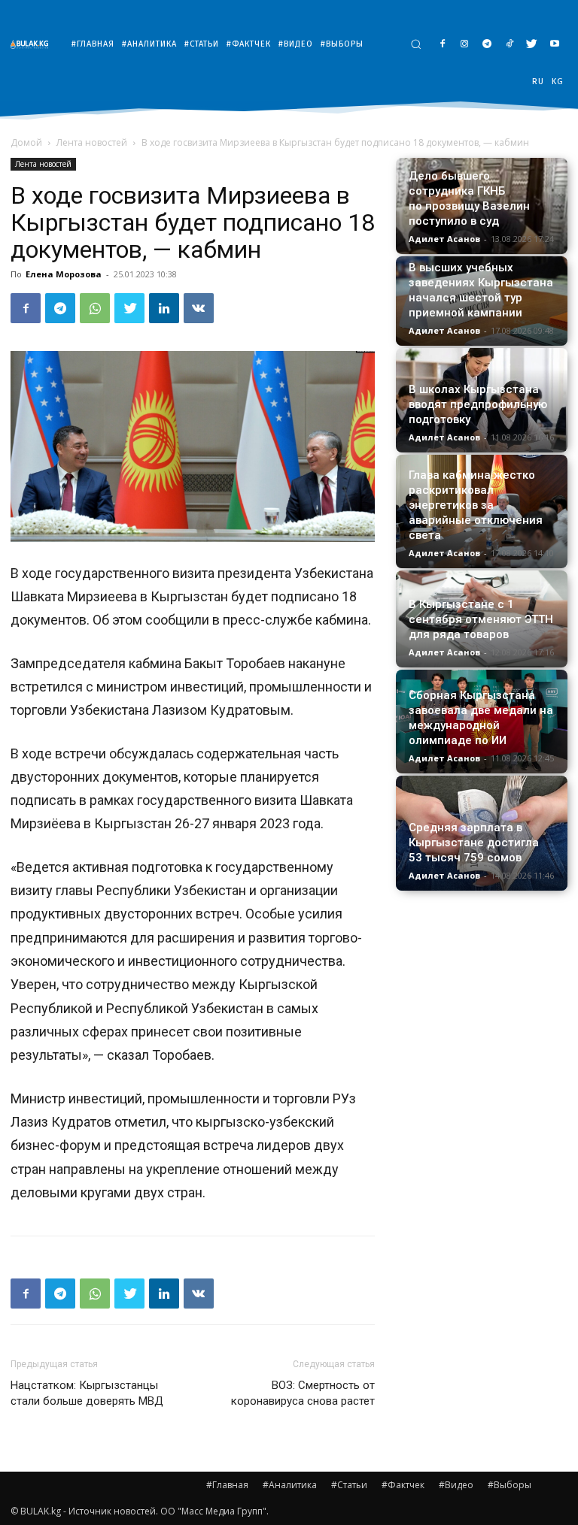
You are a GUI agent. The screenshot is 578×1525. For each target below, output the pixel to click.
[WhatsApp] (95, 308)
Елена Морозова (64, 274)
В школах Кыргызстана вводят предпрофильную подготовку (478, 404)
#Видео (456, 1484)
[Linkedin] (164, 308)
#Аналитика (290, 1484)
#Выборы (509, 1484)
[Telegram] (487, 45)
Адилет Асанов (444, 238)
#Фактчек (403, 1484)
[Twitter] (532, 45)
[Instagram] (465, 45)
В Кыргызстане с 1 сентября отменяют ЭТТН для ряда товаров (481, 619)
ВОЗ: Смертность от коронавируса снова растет (303, 1393)
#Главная (227, 1484)
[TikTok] (510, 45)
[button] (415, 44)
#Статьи (349, 1484)
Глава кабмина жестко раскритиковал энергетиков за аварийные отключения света (476, 505)
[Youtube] (554, 45)
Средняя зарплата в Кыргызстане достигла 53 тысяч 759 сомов (474, 842)
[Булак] (33, 44)
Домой (26, 142)
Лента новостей (91, 142)
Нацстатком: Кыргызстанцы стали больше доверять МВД (87, 1393)
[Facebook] (442, 45)
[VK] (199, 308)
